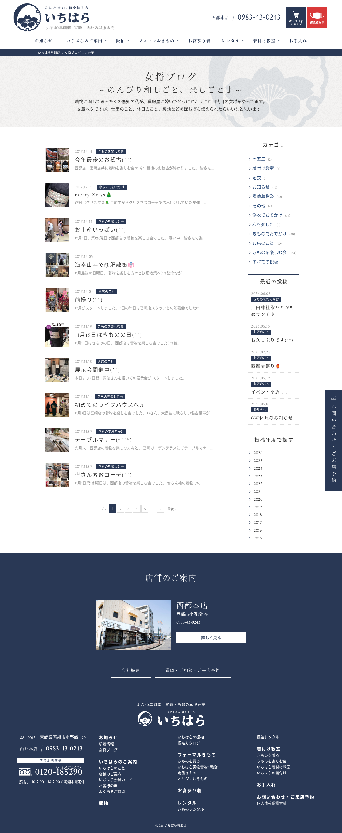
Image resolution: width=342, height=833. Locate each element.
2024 (258, 468)
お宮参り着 (199, 41)
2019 (258, 507)
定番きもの (187, 773)
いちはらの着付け (272, 773)
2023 (258, 476)
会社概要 (131, 670)
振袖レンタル (268, 737)
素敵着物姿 (263, 197)
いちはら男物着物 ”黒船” (198, 767)
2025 (258, 461)
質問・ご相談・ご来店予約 (193, 670)
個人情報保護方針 (272, 803)
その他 (258, 206)
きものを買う (189, 761)
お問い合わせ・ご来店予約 (333, 443)
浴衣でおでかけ (267, 215)
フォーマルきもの (156, 41)
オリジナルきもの (193, 779)
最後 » (172, 509)
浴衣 (256, 178)
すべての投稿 (265, 262)
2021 (258, 492)
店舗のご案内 (110, 774)
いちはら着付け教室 (273, 767)
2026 (258, 453)
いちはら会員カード (116, 780)
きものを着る (268, 755)
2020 (258, 499)
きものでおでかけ (269, 234)
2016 (258, 530)
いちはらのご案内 (84, 41)
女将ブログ (171, 83)
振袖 (120, 41)
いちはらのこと (112, 768)
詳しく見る (211, 637)
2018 (258, 515)
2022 (258, 484)
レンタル (230, 41)
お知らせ (44, 41)
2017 (258, 523)
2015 (258, 538)
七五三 (258, 159)
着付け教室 (264, 41)
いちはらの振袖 (191, 737)
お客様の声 (108, 786)
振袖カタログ (189, 743)
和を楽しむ (263, 225)
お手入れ (298, 41)
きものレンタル (191, 809)
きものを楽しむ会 (269, 253)
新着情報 (106, 744)
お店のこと (263, 243)
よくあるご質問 (112, 791)
